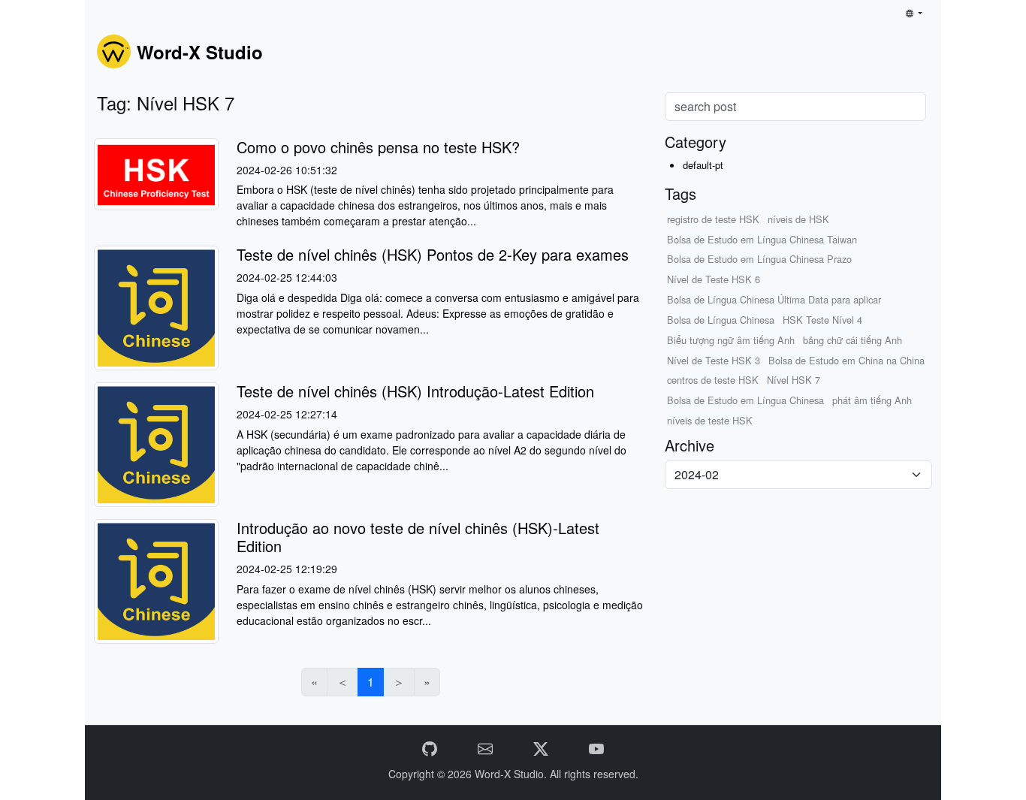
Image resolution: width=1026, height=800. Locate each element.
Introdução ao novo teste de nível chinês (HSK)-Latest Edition (418, 537)
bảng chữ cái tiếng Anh (852, 340)
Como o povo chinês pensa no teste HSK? (378, 147)
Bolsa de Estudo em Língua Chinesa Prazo (759, 259)
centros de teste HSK (713, 380)
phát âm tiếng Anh (872, 400)
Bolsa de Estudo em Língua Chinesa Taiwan (762, 239)
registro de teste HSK (713, 219)
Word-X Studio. (512, 773)
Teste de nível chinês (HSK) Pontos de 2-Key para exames (433, 254)
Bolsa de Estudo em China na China (846, 360)
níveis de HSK (798, 219)
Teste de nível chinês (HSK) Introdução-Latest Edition (415, 391)
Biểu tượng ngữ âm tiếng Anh (731, 340)
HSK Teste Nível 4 (822, 319)
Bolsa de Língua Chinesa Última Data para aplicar (774, 299)
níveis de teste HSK (710, 420)
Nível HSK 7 (793, 380)
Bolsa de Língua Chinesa (720, 319)
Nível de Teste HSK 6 (713, 279)
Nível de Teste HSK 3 (713, 360)
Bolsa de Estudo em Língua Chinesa (745, 400)
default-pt (703, 165)
